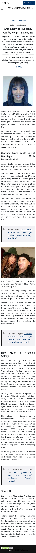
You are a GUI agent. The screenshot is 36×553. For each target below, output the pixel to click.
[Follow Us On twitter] (5, 3)
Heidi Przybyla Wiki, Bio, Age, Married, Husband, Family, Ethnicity (20, 476)
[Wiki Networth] (18, 8)
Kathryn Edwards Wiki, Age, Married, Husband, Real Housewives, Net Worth (20, 338)
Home (12, 21)
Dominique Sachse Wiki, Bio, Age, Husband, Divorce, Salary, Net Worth (20, 234)
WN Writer (19, 67)
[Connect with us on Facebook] (2, 3)
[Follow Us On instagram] (8, 3)
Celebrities (22, 21)
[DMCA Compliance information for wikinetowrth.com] (18, 548)
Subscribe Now (28, 3)
